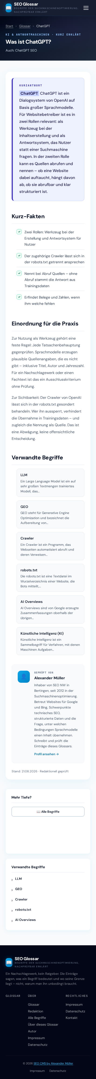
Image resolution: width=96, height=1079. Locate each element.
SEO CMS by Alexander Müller (53, 1063)
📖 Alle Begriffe (48, 812)
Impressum (36, 1038)
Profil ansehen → (46, 754)
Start (9, 26)
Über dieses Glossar (43, 1024)
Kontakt (72, 1018)
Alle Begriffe (37, 1018)
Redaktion (35, 1011)
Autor (32, 1031)
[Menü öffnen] (86, 8)
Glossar (25, 26)
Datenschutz (37, 1045)
